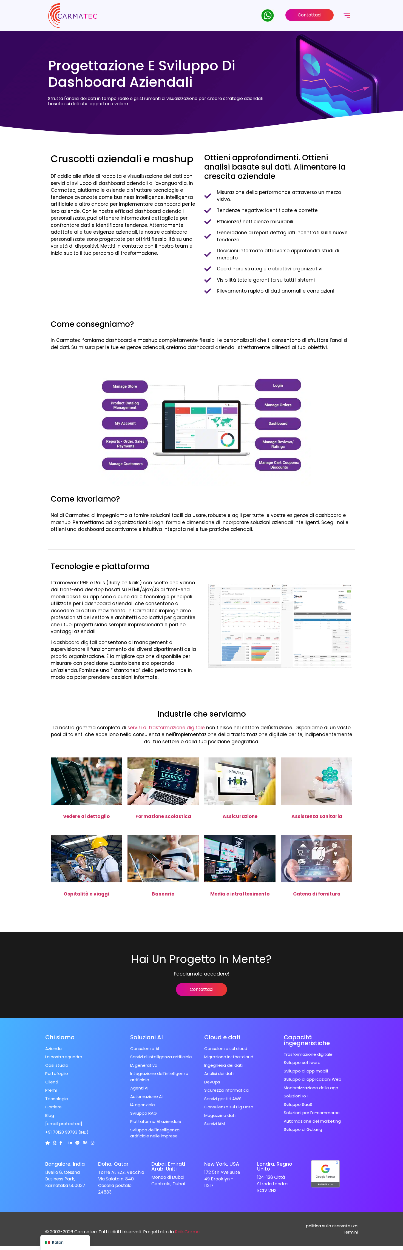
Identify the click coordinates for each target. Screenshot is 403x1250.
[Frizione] (47, 1143)
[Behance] (85, 1143)
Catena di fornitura (316, 894)
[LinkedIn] (70, 1143)
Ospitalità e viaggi (86, 894)
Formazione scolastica (163, 816)
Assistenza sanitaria (316, 816)
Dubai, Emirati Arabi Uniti (168, 1166)
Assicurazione (240, 816)
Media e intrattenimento (239, 894)
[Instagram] (92, 1143)
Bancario (163, 894)
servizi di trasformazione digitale (166, 727)
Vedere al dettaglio (86, 816)
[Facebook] (60, 1143)
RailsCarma (187, 1232)
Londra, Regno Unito (274, 1166)
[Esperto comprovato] (77, 1143)
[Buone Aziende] (54, 1143)
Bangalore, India (65, 1163)
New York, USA (221, 1163)
